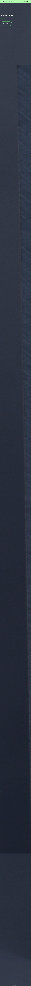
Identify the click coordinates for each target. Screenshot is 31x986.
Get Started (5, 23)
